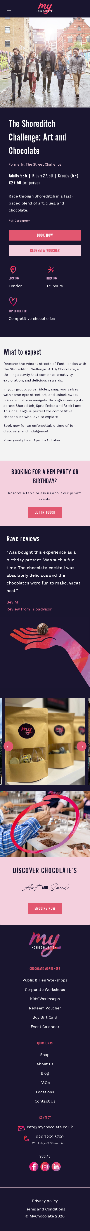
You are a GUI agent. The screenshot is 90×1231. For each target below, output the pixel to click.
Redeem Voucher (45, 1008)
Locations (45, 1092)
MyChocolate (42, 1216)
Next (82, 746)
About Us (45, 1064)
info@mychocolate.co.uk (50, 1127)
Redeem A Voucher (45, 250)
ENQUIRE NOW (45, 908)
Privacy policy (45, 1200)
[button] (9, 9)
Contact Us (45, 1101)
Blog (45, 1073)
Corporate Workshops (45, 989)
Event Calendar (45, 1026)
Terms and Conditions (45, 1209)
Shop (45, 1054)
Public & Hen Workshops (45, 980)
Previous (8, 746)
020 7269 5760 (50, 1136)
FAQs (45, 1082)
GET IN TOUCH (45, 512)
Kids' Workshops (45, 998)
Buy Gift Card (45, 1017)
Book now (45, 235)
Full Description (19, 220)
